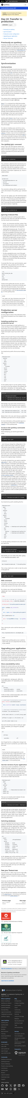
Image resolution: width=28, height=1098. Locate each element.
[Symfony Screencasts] (15, 1089)
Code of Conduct (5, 1075)
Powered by (18, 1049)
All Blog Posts (18, 1001)
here (24, 134)
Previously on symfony (9, 29)
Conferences (18, 1012)
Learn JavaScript (5, 1048)
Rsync (2, 103)
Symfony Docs (4, 1022)
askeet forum (7, 894)
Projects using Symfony (7, 1066)
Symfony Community (6, 1059)
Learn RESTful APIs (6, 1053)
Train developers (19, 1036)
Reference (3, 1027)
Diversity (17, 1014)
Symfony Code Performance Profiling (13, 921)
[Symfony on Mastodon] (15, 1085)
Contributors (4, 1068)
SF (2, 1)
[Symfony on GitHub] (2, 1085)
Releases (17, 1018)
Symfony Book (4, 1025)
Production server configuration (11, 34)
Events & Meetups (5, 1063)
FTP (11, 72)
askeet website (14, 895)
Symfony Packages (5, 1005)
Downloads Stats (5, 1077)
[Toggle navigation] (25, 5)
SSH (11, 118)
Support (3, 1079)
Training (3, 1033)
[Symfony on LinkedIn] (19, 1085)
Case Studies (18, 1005)
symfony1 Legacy (5, 1016)
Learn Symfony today (13, 1)
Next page (23, 900)
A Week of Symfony (19, 1003)
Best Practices (4, 1031)
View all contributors (6, 968)
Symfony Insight (19, 1023)
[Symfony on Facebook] (23, 1085)
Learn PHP (3, 1046)
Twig (16, 1025)
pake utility (4, 462)
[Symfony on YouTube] (2, 1089)
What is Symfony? (5, 998)
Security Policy (4, 1009)
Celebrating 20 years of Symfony (14, 990)
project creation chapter (7, 475)
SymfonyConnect (5, 1061)
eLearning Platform (6, 1036)
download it (14, 484)
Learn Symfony (5, 1020)
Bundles (3, 1029)
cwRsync (3, 133)
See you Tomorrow (8, 38)
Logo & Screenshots (6, 1012)
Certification (4, 1038)
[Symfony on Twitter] (11, 1085)
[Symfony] (12, 4)
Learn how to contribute (7, 980)
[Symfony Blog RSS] (19, 1089)
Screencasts (4, 1042)
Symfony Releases (5, 1007)
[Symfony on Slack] (6, 1085)
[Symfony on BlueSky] (6, 1089)
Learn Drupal (4, 1051)
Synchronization (7, 31)
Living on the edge (19, 1016)
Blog (16, 998)
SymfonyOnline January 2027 (8, 8)
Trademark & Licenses (6, 1014)
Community (4, 1057)
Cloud (16, 1007)
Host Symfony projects (20, 1045)
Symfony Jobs (4, 1070)
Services (17, 1031)
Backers (3, 1072)
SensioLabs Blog (19, 1027)
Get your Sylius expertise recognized (13, 932)
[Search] (26, 1)
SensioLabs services (19, 1033)
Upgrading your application (10, 36)
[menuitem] (7, 1001)
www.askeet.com (21, 49)
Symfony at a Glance (6, 1003)
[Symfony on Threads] (11, 1089)
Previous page (6, 900)
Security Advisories (19, 1020)
